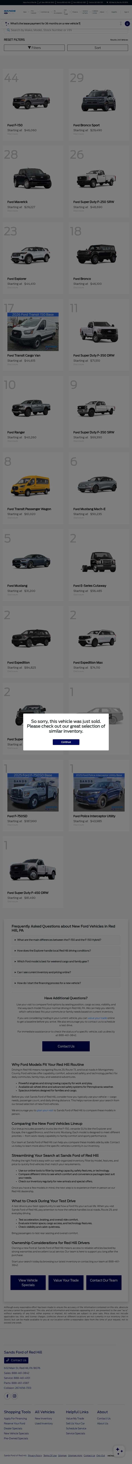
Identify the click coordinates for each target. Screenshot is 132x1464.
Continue (66, 742)
